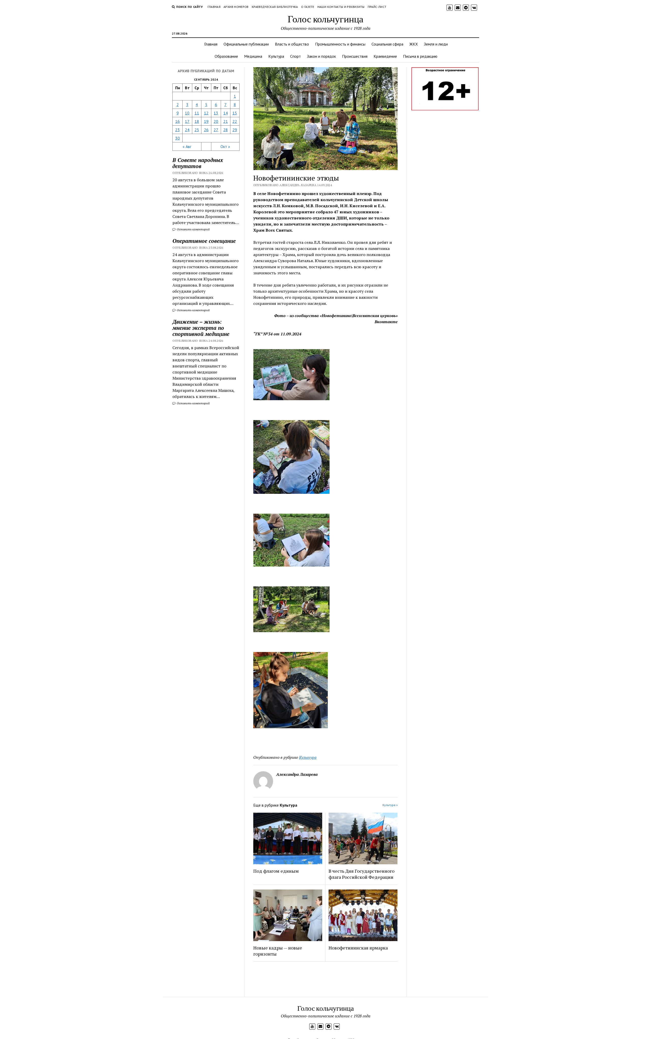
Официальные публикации (246, 44)
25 (197, 129)
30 (177, 138)
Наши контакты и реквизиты (341, 7)
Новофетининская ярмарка (358, 948)
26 (206, 129)
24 (187, 129)
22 (234, 121)
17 (187, 121)
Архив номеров (236, 7)
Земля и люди (436, 44)
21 (225, 121)
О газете (307, 7)
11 (197, 112)
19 (206, 121)
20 (216, 121)
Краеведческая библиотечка (275, 7)
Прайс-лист (377, 7)
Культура (276, 56)
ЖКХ (413, 44)
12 (206, 112)
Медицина (253, 56)
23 (177, 129)
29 (234, 129)
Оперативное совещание (204, 241)
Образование (226, 56)
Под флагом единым (276, 871)
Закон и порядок (321, 56)
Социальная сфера (387, 44)
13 (216, 112)
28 (225, 129)
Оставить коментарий (193, 229)
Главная (214, 7)
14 (225, 112)
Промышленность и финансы (340, 44)
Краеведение (385, 56)
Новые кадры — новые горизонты (277, 951)
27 (216, 129)
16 (177, 121)
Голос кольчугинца (325, 18)
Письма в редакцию (420, 56)
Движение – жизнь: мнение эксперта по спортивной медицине (200, 328)
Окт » (225, 146)
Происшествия (354, 56)
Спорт (295, 56)
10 (187, 112)
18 (197, 121)
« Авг (187, 146)
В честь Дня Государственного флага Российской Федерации (361, 874)
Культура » (390, 805)
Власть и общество (292, 44)
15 (234, 112)
